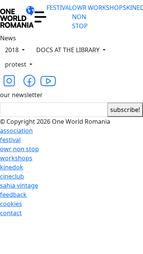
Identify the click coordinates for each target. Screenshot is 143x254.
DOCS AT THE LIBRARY (68, 50)
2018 (12, 50)
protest (16, 64)
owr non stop (19, 149)
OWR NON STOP (80, 16)
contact (11, 213)
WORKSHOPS (107, 7)
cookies (11, 204)
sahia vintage (19, 185)
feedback (13, 194)
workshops (16, 158)
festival (10, 140)
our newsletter (21, 95)
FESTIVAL (59, 7)
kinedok (11, 167)
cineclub (12, 176)
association (16, 130)
